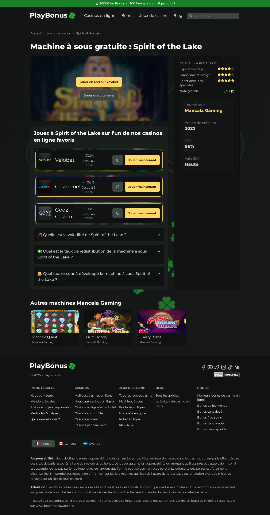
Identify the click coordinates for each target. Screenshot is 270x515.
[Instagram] (223, 367)
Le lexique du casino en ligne (173, 403)
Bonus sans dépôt (210, 411)
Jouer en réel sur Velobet (99, 82)
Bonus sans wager (210, 423)
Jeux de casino (153, 15)
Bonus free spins (209, 417)
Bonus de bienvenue (212, 406)
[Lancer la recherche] (190, 15)
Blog (177, 15)
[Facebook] (203, 367)
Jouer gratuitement (99, 95)
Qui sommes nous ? (45, 419)
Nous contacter (41, 395)
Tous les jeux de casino (135, 395)
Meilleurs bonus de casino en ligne (218, 398)
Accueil (35, 33)
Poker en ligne (129, 419)
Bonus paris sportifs (212, 429)
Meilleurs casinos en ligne (93, 395)
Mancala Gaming (204, 110)
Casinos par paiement (91, 425)
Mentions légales (42, 401)
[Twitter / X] (216, 367)
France (46, 444)
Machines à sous (59, 33)
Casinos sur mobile (89, 413)
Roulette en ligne (131, 407)
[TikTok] (230, 367)
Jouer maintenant (142, 160)
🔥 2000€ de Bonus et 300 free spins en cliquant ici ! (135, 3)
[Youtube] (210, 367)
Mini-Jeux (126, 425)
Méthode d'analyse (44, 413)
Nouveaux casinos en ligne (94, 401)
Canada (70, 444)
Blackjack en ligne (132, 413)
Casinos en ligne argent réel (95, 407)
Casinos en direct (87, 419)
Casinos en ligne (99, 15)
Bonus (127, 15)
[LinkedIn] (237, 367)
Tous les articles (167, 395)
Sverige (94, 444)
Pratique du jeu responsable (50, 407)
